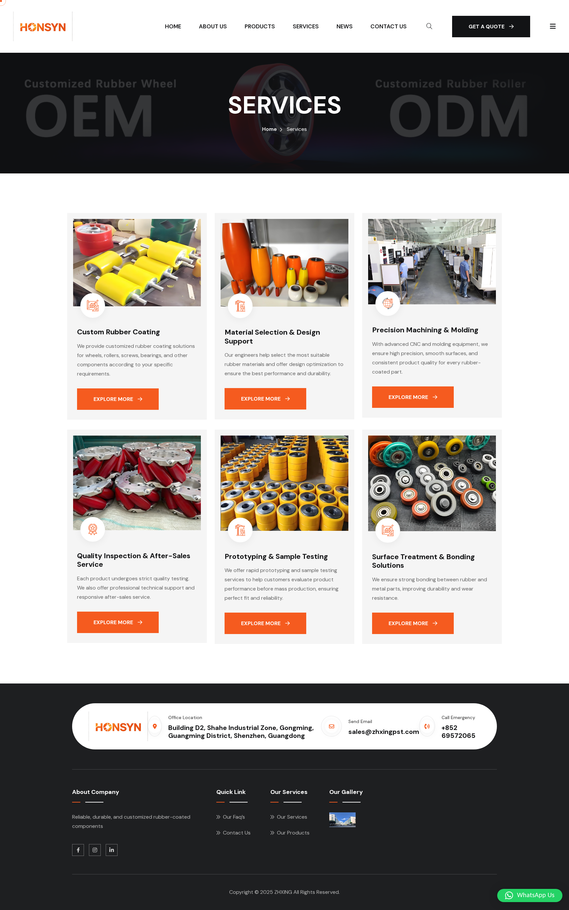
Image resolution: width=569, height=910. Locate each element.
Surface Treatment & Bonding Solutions (423, 561)
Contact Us (237, 832)
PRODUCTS (260, 26)
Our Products (293, 832)
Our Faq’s (234, 816)
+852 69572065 (458, 731)
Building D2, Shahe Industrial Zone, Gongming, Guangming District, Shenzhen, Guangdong (241, 731)
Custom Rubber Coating (118, 332)
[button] (529, 895)
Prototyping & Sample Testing (276, 556)
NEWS (345, 26)
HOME (173, 26)
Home (269, 129)
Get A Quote (487, 26)
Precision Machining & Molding (425, 330)
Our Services (292, 816)
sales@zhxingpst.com (383, 731)
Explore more (114, 399)
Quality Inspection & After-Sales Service (133, 560)
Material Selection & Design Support (272, 336)
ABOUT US (213, 26)
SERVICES (306, 26)
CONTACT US (388, 26)
